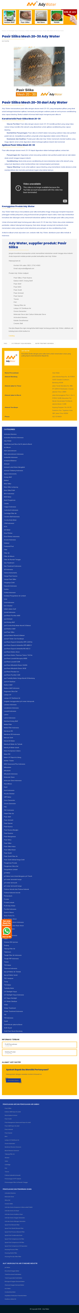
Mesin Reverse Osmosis (12, 1150)
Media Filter (8, 724)
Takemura (7, 952)
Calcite (6, 503)
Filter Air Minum (9, 556)
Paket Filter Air (9, 813)
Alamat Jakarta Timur (13, 386)
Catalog (12, 336)
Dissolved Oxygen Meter (12, 1271)
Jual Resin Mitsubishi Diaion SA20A (15, 665)
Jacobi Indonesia (9, 612)
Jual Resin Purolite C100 (12, 675)
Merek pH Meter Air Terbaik (13, 744)
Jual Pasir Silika (9, 632)
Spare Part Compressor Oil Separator (16, 1246)
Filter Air (7, 553)
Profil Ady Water (9, 906)
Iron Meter (8, 1288)
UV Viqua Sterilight (10, 998)
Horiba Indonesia (10, 592)
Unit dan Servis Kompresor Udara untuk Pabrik (18, 1207)
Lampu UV (7, 695)
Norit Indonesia (9, 790)
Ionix (5, 599)
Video (6, 1005)
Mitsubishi (7, 770)
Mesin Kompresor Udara (12, 751)
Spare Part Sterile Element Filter (14, 1228)
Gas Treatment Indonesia (12, 566)
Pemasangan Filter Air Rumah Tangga (16, 1182)
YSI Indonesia (8, 1018)
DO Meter (7, 530)
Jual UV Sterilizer (9, 682)
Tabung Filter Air (9, 949)
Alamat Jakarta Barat (13, 395)
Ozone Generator (10, 803)
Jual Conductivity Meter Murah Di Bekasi (17, 625)
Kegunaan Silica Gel (10, 691)
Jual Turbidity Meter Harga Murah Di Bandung (19, 678)
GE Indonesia (8, 569)
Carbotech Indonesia (11, 510)
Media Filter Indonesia (11, 728)
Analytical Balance (10, 461)
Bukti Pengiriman (9, 500)
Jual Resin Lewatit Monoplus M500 (15, 658)
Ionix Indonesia (9, 602)
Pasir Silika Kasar (10, 850)
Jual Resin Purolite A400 (12, 615)
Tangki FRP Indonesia (11, 959)
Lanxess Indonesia (10, 705)
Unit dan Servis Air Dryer (12, 1210)
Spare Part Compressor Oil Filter (14, 1242)
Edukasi (6, 543)
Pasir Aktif (7, 817)
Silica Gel (7, 1200)
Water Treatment (10, 1008)
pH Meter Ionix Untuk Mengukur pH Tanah (18, 876)
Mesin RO (7, 754)
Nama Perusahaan (12, 373)
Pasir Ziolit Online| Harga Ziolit (14, 860)
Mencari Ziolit (8, 738)
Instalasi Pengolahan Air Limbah (15, 596)
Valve (6, 1161)
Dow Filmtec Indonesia (11, 536)
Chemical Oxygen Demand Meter (14, 1285)
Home (4, 30)
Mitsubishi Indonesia (10, 774)
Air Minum (7, 447)
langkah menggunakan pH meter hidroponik (19, 701)
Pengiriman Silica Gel (11, 866)
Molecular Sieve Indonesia (12, 780)
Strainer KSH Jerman (11, 942)
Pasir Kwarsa (8, 833)
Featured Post (9, 546)
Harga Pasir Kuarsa (10, 576)
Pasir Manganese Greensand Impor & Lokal (18, 1122)
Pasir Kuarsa (8, 827)
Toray (6, 982)
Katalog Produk (10, 1052)
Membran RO (8, 731)
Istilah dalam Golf (10, 609)
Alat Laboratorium (10, 451)
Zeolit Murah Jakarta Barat (13, 1024)
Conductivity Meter (10, 520)
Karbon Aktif (8, 685)
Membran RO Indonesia (12, 734)
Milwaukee (7, 767)
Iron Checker (8, 606)
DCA (5, 526)
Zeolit (6, 1021)
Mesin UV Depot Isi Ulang (12, 757)
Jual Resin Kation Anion (12, 652)
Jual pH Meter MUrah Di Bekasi (14, 635)
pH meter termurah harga (13, 886)
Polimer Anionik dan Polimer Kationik (16, 889)
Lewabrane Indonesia (11, 708)
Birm (6, 1136)
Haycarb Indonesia (10, 586)
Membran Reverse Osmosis (13, 1147)
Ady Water (7, 441)
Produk (6, 899)
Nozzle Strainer (9, 794)
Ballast (6, 480)
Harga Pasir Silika (10, 579)
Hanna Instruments (10, 573)
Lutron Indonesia (9, 718)
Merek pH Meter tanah (11, 747)
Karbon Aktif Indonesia (11, 688)
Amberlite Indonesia (10, 457)
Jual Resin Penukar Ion (11, 672)
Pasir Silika (7, 843)
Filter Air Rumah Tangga (12, 559)
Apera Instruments (10, 474)
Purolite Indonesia (10, 909)
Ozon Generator (9, 800)
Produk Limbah (9, 902)
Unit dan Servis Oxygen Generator (15, 1217)
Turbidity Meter (9, 988)
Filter (5, 550)
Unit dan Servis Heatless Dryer (14, 1214)
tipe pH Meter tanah (11, 975)
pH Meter (7, 873)
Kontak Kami (13, 1080)
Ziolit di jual (8, 1028)
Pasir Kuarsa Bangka (11, 830)
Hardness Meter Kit (10, 1299)
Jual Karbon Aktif (9, 629)
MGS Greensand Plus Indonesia (14, 764)
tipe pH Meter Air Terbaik (12, 972)
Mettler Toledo (9, 761)
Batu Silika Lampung (11, 487)
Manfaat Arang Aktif (11, 721)
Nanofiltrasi (8, 784)
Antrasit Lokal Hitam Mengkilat (14, 467)
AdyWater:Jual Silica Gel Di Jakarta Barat (18, 444)
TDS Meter (7, 965)
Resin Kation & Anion (11, 1115)
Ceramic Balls (9, 1203)
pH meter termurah (10, 883)
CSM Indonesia (9, 523)
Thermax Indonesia (10, 968)
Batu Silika (7, 484)
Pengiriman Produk (10, 863)
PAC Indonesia (9, 810)
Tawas (6, 962)
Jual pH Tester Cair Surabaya (14, 639)
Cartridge (7, 1164)
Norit (5, 787)
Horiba (6, 589)
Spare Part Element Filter (12, 1225)
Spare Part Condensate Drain (13, 1235)
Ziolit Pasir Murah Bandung (13, 1031)
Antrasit (6, 464)
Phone (7, 416)
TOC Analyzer (8, 978)
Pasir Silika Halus (10, 846)
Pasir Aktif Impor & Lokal (12, 1126)
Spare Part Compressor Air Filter (14, 1239)
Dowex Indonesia (10, 540)
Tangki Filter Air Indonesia (12, 955)
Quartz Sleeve (9, 912)
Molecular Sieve (9, 777)
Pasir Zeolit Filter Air (11, 856)
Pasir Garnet (8, 823)
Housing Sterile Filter (11, 1253)
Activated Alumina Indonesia (13, 437)
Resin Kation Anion (10, 919)
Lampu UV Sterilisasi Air (12, 698)
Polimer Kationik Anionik (12, 893)
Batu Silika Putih (9, 490)
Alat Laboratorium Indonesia (13, 454)
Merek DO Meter (9, 741)
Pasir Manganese (10, 836)
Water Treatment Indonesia (34, 30)
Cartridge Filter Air (10, 513)
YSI (5, 1015)
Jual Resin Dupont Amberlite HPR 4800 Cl (18, 645)
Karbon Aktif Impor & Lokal (13, 1111)
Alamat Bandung (11, 377)
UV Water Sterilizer (10, 1001)
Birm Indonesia (9, 493)
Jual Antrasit (8, 619)
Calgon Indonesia (10, 507)
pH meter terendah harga (12, 879)
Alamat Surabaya (11, 407)
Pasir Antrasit (8, 820)
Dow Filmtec (8, 533)
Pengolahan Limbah (11, 869)
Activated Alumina (10, 434)
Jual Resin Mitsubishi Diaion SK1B (15, 668)
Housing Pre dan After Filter (13, 1256)
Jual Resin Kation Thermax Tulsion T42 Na (18, 655)
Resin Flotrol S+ (9, 916)
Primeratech (8, 896)
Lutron (6, 714)
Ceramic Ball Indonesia (12, 517)
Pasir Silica (7, 840)
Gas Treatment (9, 563)
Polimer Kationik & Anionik (12, 1175)
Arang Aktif (8, 477)
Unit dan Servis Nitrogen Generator (15, 1221)
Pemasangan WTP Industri (13, 1178)
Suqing (6, 945)
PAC (5, 807)
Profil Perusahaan (11, 1044)
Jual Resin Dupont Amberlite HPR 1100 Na (18, 642)
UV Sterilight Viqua (10, 991)
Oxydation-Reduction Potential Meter (16, 1295)
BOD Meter (7, 497)
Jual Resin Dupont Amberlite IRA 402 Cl (17, 649)
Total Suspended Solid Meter (13, 1278)
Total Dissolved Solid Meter (13, 1274)
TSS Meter (7, 985)
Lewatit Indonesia (10, 711)
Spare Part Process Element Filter (15, 1232)
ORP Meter (7, 797)
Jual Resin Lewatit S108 (12, 662)
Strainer (7, 1157)
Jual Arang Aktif (9, 622)
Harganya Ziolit (9, 582)
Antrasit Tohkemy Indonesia (13, 470)
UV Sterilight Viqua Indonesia (15, 30)
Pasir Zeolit (8, 853)
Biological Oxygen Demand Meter (15, 1281)
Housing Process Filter (11, 1249)
